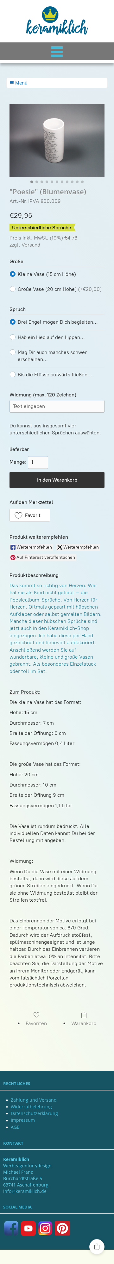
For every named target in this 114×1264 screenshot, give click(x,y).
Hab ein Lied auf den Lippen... (51, 337)
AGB (15, 1127)
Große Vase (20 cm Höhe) (60, 289)
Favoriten (36, 1023)
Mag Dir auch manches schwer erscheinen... (52, 355)
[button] (30, 515)
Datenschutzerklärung (34, 1113)
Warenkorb (83, 1023)
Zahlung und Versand (34, 1100)
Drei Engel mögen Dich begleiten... (58, 322)
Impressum (23, 1120)
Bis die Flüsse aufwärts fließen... (55, 375)
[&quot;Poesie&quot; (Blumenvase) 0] (57, 140)
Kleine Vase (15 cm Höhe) (47, 274)
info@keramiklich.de (25, 1191)
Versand (31, 245)
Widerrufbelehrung (31, 1107)
